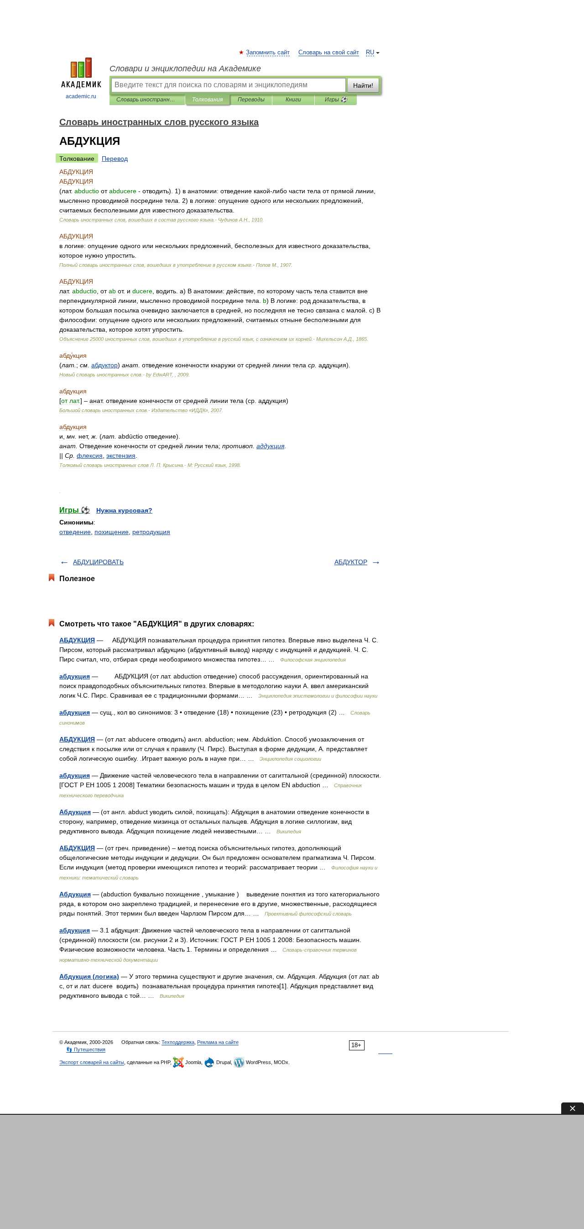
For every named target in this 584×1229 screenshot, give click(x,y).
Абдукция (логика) (89, 976)
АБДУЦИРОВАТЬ (98, 562)
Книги (293, 99)
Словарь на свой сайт (328, 52)
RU (370, 52)
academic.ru (81, 96)
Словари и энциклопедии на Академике (185, 68)
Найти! (363, 85)
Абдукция (75, 812)
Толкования (207, 99)
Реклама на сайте (218, 1042)
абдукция (74, 676)
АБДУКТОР (350, 562)
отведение (75, 531)
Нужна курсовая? (124, 510)
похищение (111, 531)
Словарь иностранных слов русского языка (147, 99)
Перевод (115, 158)
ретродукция (151, 531)
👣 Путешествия (85, 1049)
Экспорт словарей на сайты (91, 1062)
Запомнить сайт (268, 52)
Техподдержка (178, 1042)
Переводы (251, 99)
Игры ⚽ (336, 99)
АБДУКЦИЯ (77, 640)
